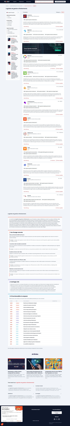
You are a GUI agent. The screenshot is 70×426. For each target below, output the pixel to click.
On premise (9, 17)
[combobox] (44, 1)
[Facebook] (54, 419)
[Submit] (36, 2)
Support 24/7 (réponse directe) (12, 29)
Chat (8, 30)
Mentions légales (51, 422)
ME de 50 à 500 (10, 21)
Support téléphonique (11, 33)
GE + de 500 (9, 25)
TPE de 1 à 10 (9, 24)
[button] (60, 12)
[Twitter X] (57, 419)
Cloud (9, 16)
